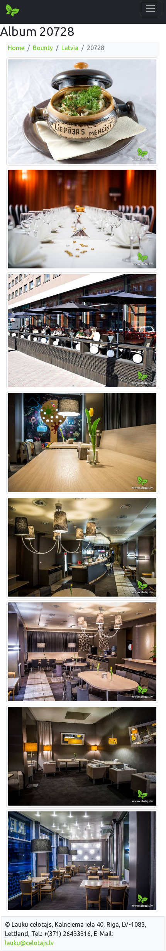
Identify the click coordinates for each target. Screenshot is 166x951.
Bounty (43, 47)
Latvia (69, 47)
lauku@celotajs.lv (29, 942)
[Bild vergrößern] (82, 111)
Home (16, 47)
